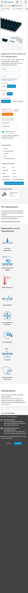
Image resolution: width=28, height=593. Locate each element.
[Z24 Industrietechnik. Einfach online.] (9, 2)
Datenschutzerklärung (6, 438)
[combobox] (10, 70)
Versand (10, 111)
